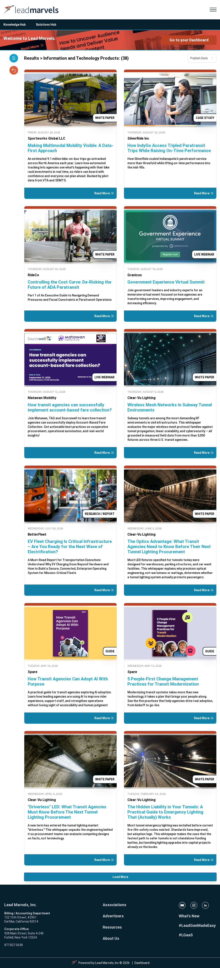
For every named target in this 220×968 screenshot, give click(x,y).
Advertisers (113, 916)
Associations (114, 905)
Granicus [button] (134, 275)
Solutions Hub (46, 24)
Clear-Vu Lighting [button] (141, 398)
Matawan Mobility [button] (42, 398)
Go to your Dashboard (189, 40)
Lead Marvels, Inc (107, 963)
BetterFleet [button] (37, 534)
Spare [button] (32, 672)
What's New (189, 916)
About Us (111, 938)
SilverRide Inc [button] (138, 138)
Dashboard (142, 963)
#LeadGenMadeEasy (197, 925)
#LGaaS (186, 935)
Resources (112, 927)
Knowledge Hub (14, 24)
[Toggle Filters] (13, 58)
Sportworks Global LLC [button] (46, 138)
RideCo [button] (33, 275)
